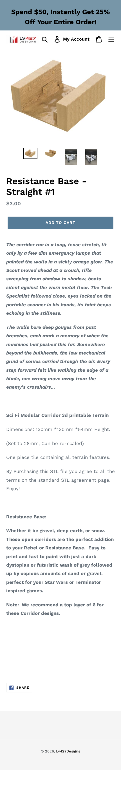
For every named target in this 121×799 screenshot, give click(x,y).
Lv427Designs (68, 751)
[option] (30, 154)
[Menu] (111, 39)
